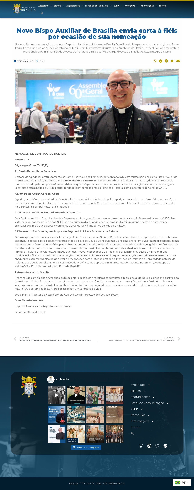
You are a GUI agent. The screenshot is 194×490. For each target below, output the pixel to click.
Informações (147, 6)
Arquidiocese (73, 6)
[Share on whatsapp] (154, 61)
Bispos (57, 6)
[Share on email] (177, 61)
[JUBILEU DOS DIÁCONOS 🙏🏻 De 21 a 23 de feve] (114, 434)
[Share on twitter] (172, 61)
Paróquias (130, 6)
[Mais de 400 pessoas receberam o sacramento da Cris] (76, 434)
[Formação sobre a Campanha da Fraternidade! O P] (76, 395)
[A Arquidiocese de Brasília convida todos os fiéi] (114, 414)
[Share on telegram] (160, 61)
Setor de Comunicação (96, 6)
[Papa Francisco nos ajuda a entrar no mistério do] (56, 414)
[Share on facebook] (166, 61)
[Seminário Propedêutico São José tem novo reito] (114, 395)
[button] (42, 12)
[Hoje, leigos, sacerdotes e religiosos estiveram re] (95, 414)
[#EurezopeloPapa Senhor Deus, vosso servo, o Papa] (76, 414)
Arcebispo (43, 6)
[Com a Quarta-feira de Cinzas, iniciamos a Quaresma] (56, 395)
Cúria (116, 6)
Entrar (163, 6)
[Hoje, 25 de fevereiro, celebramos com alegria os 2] (56, 434)
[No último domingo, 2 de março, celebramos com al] (95, 395)
